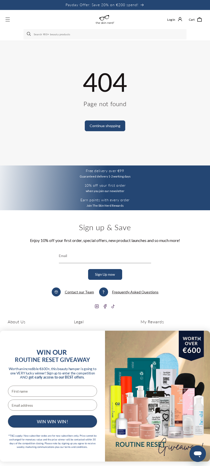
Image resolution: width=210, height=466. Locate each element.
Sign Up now (105, 274)
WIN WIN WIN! (52, 421)
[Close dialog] (199, 339)
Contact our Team (79, 292)
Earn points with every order (105, 200)
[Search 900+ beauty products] (29, 34)
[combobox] (105, 34)
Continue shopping (105, 126)
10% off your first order (105, 185)
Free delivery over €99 (105, 171)
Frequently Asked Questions (135, 292)
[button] (195, 19)
